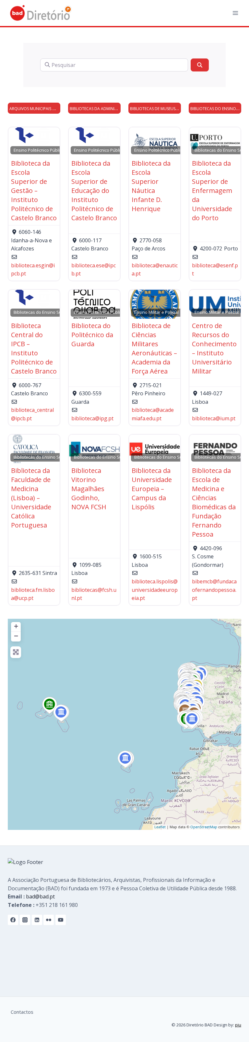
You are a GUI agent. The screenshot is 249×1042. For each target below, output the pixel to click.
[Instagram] (25, 920)
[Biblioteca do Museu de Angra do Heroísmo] (49, 705)
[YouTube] (60, 920)
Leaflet (160, 826)
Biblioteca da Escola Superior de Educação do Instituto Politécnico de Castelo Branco (94, 190)
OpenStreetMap (203, 826)
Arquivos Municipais (30, 108)
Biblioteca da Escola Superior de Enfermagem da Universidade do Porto (212, 190)
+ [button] (16, 626)
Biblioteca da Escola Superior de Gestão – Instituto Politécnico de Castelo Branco (34, 190)
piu (238, 1025)
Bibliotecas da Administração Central (109, 108)
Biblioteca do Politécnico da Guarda (92, 334)
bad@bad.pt (40, 896)
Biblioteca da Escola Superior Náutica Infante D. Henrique (151, 186)
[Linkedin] (37, 920)
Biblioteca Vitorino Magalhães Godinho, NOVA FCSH (88, 488)
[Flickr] (48, 920)
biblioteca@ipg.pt (92, 418)
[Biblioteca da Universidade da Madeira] (125, 759)
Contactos (22, 1012)
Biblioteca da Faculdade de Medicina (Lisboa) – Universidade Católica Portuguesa (31, 497)
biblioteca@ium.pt (213, 418)
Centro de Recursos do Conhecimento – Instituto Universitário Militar (214, 348)
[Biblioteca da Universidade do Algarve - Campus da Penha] (192, 720)
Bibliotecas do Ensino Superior (44, 312)
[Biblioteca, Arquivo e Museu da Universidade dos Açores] (61, 713)
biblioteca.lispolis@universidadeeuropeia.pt (155, 590)
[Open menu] (235, 13)
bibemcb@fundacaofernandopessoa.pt (214, 590)
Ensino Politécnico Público (39, 150)
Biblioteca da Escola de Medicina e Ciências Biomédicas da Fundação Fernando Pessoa (214, 502)
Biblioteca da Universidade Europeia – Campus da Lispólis (152, 488)
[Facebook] (13, 920)
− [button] (16, 636)
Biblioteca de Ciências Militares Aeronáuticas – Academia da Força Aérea (154, 348)
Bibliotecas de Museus (152, 108)
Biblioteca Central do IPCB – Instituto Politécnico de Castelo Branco (34, 348)
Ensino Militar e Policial (156, 312)
